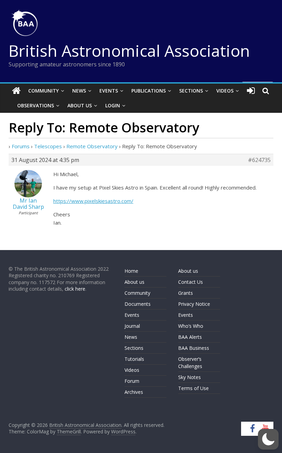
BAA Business (193, 348)
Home (131, 271)
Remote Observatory (92, 146)
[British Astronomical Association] (16, 91)
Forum (131, 381)
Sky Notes (189, 377)
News (79, 90)
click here (75, 288)
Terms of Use (193, 388)
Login (112, 105)
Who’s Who (190, 326)
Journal (132, 326)
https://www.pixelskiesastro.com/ (93, 200)
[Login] (250, 91)
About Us (79, 105)
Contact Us (190, 282)
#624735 (259, 160)
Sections (191, 90)
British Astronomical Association (129, 50)
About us (134, 282)
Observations (35, 105)
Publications (148, 90)
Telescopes (48, 146)
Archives (133, 392)
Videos (225, 90)
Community (43, 90)
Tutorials (134, 359)
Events (108, 90)
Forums (21, 146)
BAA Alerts (190, 337)
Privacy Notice (194, 304)
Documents (137, 304)
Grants (185, 293)
